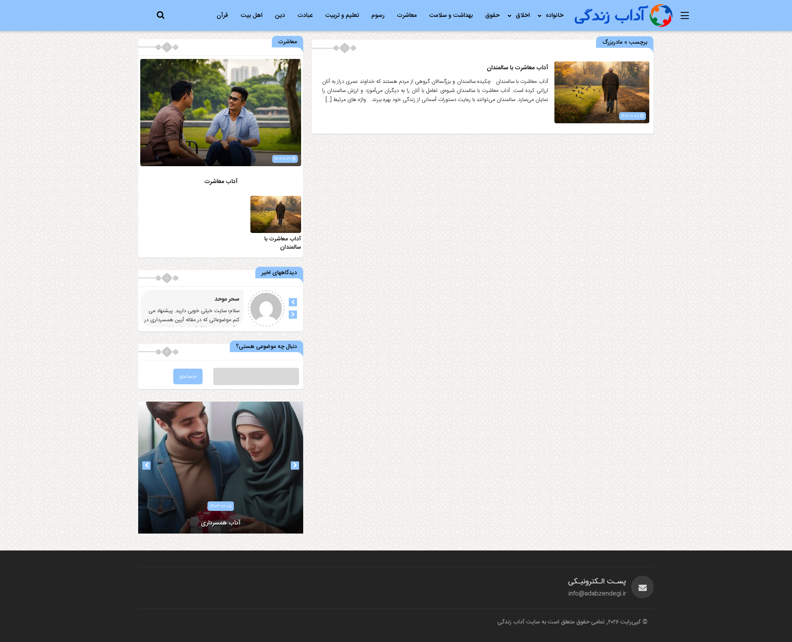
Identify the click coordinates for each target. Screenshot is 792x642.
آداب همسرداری (220, 523)
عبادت (305, 15)
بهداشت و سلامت (451, 15)
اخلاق (523, 15)
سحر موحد (226, 299)
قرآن (222, 15)
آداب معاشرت (221, 181)
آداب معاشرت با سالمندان (517, 68)
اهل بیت (251, 15)
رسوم (377, 15)
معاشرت (407, 15)
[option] (220, 468)
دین (280, 15)
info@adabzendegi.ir (597, 594)
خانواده (554, 15)
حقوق (492, 15)
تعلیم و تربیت (342, 15)
